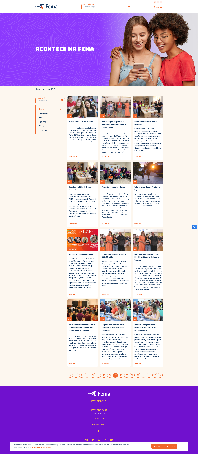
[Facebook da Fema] (87, 439)
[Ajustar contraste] (155, 2)
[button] (62, 100)
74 (110, 375)
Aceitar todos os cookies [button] (164, 446)
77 (127, 375)
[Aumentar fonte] (158, 2)
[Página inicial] (46, 7)
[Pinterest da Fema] (99, 439)
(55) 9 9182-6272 (99, 401)
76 (121, 375)
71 (93, 375)
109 (149, 375)
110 (154, 375)
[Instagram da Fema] (105, 439)
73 (104, 375)
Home (38, 89)
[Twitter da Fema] (93, 439)
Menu (156, 7)
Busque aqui (41, 98)
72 (98, 375)
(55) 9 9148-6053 (99, 410)
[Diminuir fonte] (161, 2)
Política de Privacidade (41, 447)
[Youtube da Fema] (111, 439)
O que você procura (89, 4)
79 (138, 375)
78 (132, 375)
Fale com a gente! (99, 424)
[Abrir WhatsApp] (192, 5)
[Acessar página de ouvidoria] (99, 430)
